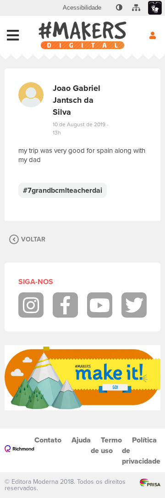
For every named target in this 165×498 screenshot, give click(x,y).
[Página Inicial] (82, 35)
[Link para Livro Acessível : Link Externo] (107, 8)
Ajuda (81, 440)
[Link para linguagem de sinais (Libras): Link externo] (155, 8)
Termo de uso (106, 445)
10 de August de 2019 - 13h (81, 128)
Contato (47, 440)
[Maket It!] (82, 377)
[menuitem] (82, 8)
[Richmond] (19, 450)
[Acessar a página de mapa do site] (136, 8)
